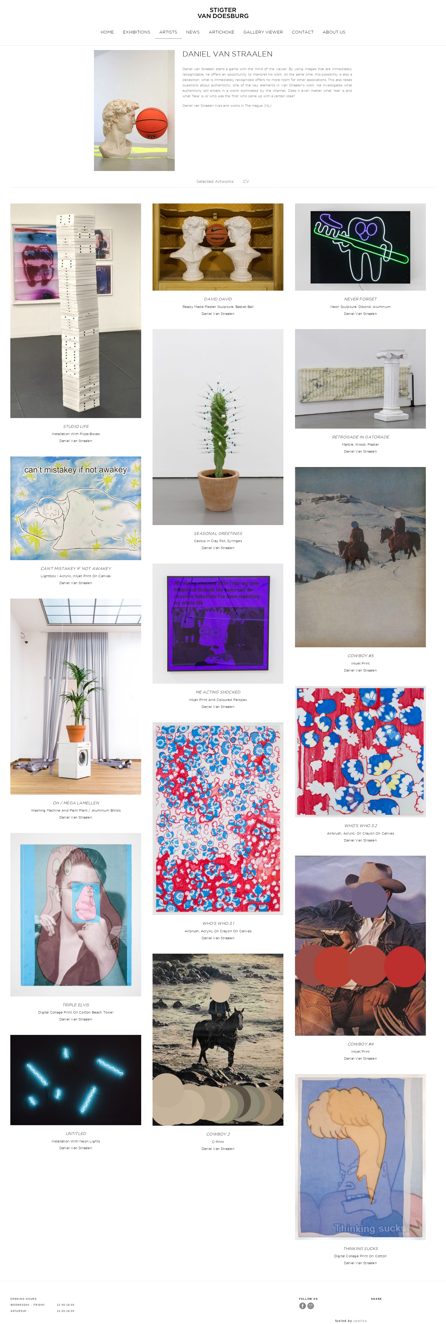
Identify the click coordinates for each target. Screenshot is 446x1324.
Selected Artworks (215, 181)
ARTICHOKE (221, 32)
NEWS (193, 32)
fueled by (351, 1321)
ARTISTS (168, 32)
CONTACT (303, 32)
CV (246, 181)
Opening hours (23, 1299)
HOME (107, 32)
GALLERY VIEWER (263, 32)
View (75, 310)
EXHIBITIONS (136, 32)
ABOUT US (334, 32)
